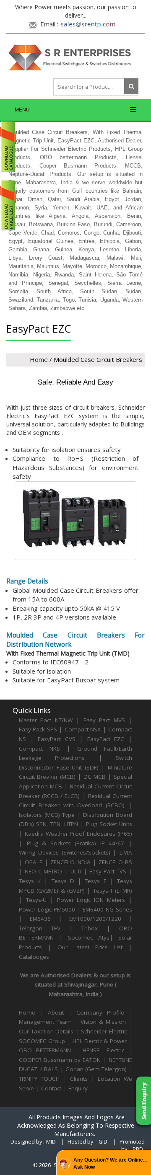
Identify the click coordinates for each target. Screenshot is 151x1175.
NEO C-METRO (43, 871)
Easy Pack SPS (38, 729)
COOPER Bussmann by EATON (60, 1060)
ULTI (75, 871)
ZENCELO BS (115, 862)
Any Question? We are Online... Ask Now (110, 1163)
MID (51, 1141)
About (58, 1012)
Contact (51, 1088)
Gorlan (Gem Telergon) (96, 1069)
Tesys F (95, 881)
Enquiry (78, 1088)
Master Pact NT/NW (47, 720)
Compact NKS (39, 748)
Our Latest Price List (89, 947)
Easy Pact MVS (104, 720)
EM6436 (40, 918)
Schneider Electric (104, 1031)
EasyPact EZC (106, 739)
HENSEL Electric (103, 1050)
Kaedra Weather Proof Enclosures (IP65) (78, 833)
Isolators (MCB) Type (47, 815)
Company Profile (100, 1012)
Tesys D (63, 881)
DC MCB (94, 776)
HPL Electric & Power (100, 1041)
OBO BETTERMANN (45, 1050)
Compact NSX (84, 729)
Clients (79, 1078)
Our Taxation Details (46, 1031)
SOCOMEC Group (42, 1041)
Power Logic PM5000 (47, 909)
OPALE (33, 862)
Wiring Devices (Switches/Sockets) (64, 852)
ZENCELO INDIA (70, 862)
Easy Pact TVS (107, 871)
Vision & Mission (103, 1021)
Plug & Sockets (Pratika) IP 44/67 (76, 843)
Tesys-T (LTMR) (112, 890)
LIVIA (126, 852)
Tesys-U (36, 900)
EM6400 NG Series (107, 909)
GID (103, 1141)
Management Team (45, 1021)
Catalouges (34, 957)
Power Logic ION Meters (91, 900)
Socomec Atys (88, 937)
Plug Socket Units (109, 824)
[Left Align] (131, 86)
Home (39, 359)
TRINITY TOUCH (39, 1078)
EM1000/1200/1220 (95, 918)
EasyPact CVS (57, 739)
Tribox (89, 928)
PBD (138, 1149)
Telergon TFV (39, 928)
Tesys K (30, 881)
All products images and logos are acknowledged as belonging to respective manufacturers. (75, 1125)
